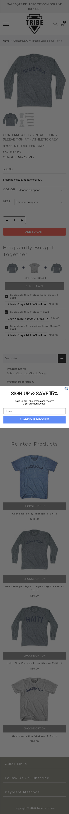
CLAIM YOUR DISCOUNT (34, 419)
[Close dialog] (66, 388)
